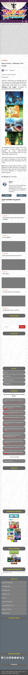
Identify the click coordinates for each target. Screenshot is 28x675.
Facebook (14, 664)
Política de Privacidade (7, 582)
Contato (4, 597)
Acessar (5, 372)
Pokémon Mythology (6, 671)
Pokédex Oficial (5, 613)
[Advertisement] (14, 40)
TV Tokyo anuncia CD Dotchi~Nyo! (11, 292)
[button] (22, 21)
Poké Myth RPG (5, 590)
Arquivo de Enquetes (8, 461)
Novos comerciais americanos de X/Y (12, 255)
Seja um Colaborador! (7, 601)
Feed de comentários (9, 380)
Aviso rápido (5, 273)
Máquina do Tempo (6, 609)
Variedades (4, 60)
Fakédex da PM (5, 594)
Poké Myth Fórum (6, 586)
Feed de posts (7, 376)
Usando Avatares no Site (8, 605)
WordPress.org (7, 383)
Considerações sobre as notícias (10, 310)
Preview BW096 (6, 237)
